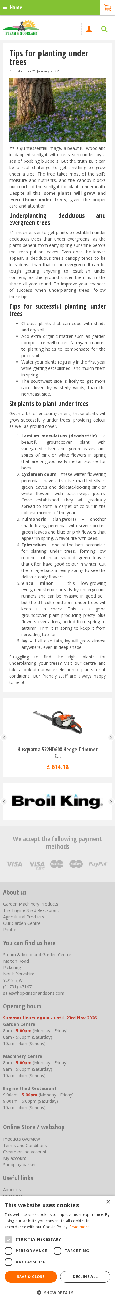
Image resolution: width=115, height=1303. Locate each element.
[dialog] (57, 1249)
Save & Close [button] (30, 1276)
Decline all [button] (85, 1276)
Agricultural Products (23, 917)
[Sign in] (89, 29)
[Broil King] (57, 801)
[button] (57, 1292)
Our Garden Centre (21, 923)
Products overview (21, 1139)
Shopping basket (19, 1164)
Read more (80, 1226)
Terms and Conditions (25, 1145)
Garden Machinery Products (30, 904)
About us (12, 1190)
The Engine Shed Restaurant (31, 910)
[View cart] (107, 7)
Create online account (25, 1152)
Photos (10, 929)
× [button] (108, 1202)
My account (14, 1158)
